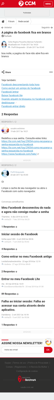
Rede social (23, 21)
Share (8, 72)
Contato (9, 367)
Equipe (8, 363)
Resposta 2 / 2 (9, 165)
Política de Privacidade (38, 363)
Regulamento (20, 367)
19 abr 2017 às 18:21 (19, 131)
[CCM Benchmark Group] (27, 379)
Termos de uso (19, 363)
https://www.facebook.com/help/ (19, 154)
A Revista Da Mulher (38, 367)
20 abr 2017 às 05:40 (35, 47)
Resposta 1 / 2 (9, 122)
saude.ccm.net (27, 387)
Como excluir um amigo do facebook (21, 88)
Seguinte (46, 27)
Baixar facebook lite (12, 95)
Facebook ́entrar (10, 91)
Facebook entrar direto (13, 106)
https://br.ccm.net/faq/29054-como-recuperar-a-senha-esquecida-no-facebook (27, 143)
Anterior (8, 27)
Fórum (11, 21)
